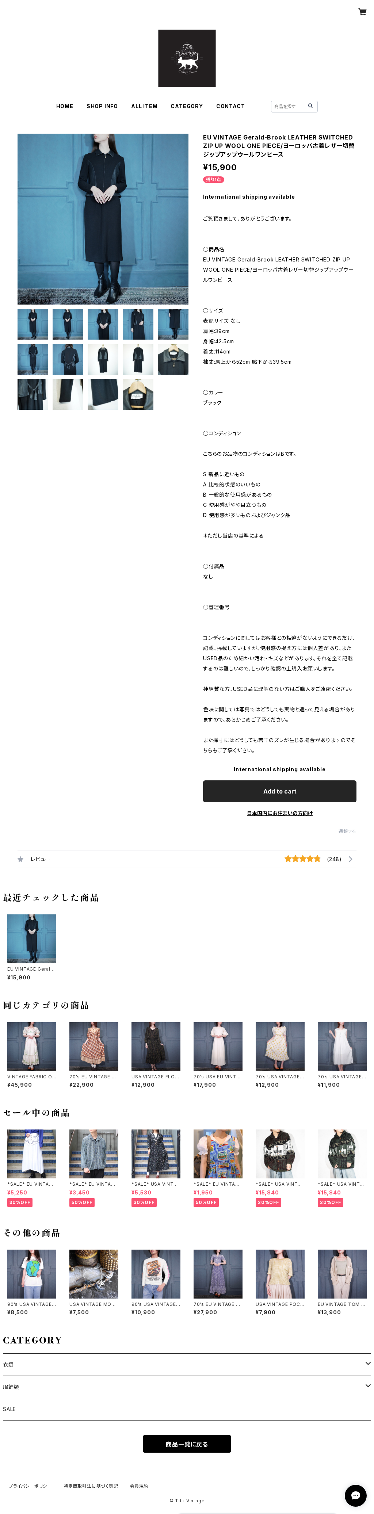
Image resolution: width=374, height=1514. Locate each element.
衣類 (8, 1364)
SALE (9, 1409)
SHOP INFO (102, 106)
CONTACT (230, 106)
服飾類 (11, 1387)
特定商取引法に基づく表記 (91, 1486)
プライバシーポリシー (30, 1486)
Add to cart (280, 791)
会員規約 (139, 1486)
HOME (64, 106)
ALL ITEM (144, 106)
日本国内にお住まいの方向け (280, 813)
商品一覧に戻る (187, 1444)
